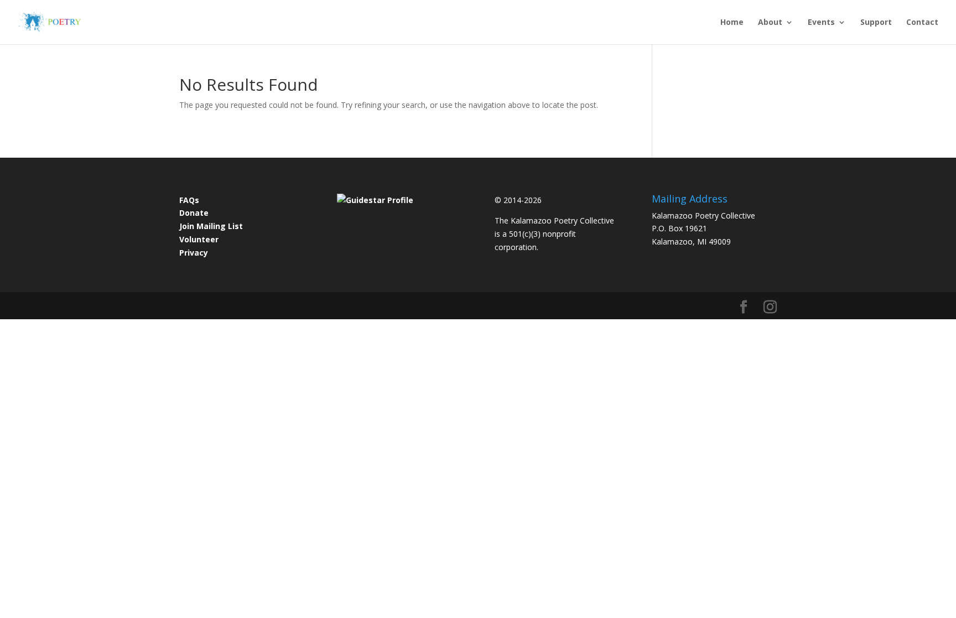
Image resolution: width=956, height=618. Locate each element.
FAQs (189, 200)
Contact (922, 22)
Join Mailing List (211, 226)
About (770, 22)
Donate (194, 212)
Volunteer (199, 239)
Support (876, 22)
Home (732, 22)
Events (821, 22)
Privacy (193, 252)
